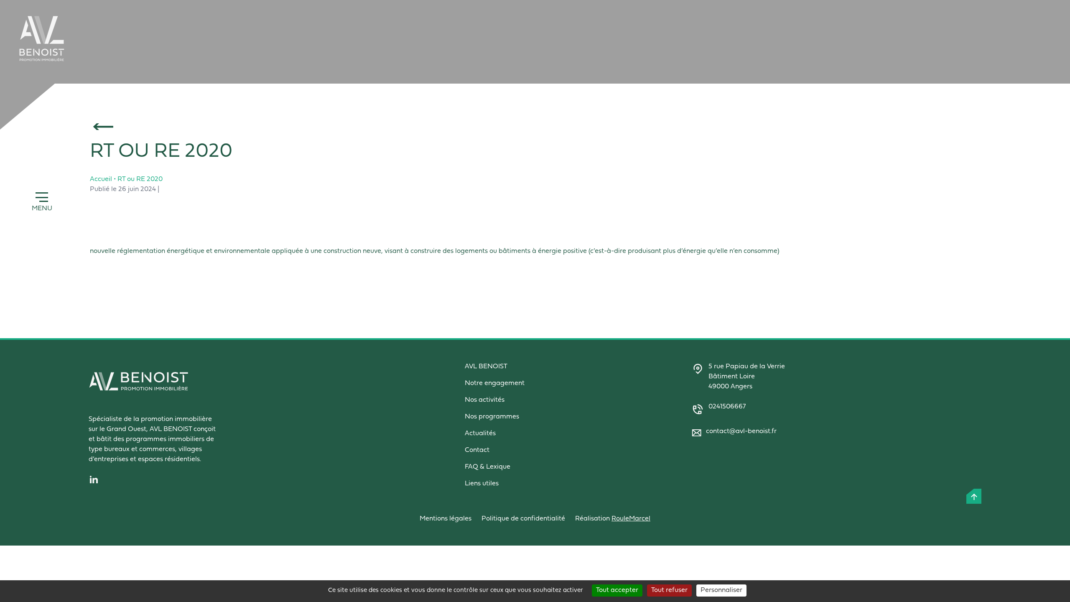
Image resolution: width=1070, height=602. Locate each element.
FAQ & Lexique (487, 467)
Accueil (101, 179)
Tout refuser (669, 590)
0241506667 (727, 406)
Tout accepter (617, 590)
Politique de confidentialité (523, 518)
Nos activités (484, 400)
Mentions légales (445, 518)
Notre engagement (495, 383)
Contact (477, 450)
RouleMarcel (630, 518)
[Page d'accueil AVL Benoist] (41, 38)
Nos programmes (492, 416)
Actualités (480, 433)
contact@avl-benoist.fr (741, 431)
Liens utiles (482, 483)
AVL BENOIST (486, 366)
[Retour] (559, 126)
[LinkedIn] (234, 479)
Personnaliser (721, 590)
